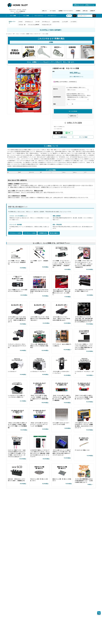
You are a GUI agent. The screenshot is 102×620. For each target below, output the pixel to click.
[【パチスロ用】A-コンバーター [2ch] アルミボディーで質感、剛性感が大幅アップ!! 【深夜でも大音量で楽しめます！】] (17, 309)
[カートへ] (99, 613)
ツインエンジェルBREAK (33, 24)
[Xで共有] (58, 132)
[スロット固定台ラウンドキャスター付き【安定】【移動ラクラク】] (84, 281)
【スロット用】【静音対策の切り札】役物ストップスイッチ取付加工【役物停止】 (39, 346)
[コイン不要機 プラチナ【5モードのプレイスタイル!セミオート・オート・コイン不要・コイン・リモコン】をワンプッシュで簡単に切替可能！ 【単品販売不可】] (84, 252)
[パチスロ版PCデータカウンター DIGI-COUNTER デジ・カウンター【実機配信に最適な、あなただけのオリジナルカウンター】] (84, 415)
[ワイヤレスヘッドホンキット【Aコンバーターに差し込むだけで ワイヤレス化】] (17, 336)
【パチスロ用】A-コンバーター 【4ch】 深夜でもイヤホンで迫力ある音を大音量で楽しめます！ (40, 318)
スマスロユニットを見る (15, 233)
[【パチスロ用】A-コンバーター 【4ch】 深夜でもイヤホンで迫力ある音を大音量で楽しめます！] (40, 309)
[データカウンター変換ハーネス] (84, 442)
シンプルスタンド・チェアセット (38, 371)
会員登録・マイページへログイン (66, 10)
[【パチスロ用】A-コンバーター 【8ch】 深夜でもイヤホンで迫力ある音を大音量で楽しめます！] (62, 309)
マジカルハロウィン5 (46, 24)
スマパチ (37, 21)
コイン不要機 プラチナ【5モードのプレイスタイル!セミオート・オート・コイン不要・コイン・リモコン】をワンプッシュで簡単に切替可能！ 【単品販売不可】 (84, 264)
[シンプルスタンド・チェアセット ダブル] (84, 363)
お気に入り (44, 10)
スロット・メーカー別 (20, 33)
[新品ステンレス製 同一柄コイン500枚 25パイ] (62, 471)
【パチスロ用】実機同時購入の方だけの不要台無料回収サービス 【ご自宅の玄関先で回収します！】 (84, 480)
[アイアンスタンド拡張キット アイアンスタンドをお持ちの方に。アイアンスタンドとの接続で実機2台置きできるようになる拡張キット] (84, 336)
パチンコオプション (52, 15)
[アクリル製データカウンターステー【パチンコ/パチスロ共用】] (62, 415)
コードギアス (73, 21)
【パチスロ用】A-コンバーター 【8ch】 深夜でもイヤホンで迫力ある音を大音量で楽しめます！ (61, 318)
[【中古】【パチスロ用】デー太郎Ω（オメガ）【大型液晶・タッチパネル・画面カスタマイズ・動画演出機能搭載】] (39, 387)
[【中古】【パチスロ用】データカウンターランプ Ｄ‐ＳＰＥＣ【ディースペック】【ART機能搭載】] (39, 415)
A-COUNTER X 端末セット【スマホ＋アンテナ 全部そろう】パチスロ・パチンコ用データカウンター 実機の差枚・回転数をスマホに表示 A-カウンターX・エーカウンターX (39, 453)
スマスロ (20, 21)
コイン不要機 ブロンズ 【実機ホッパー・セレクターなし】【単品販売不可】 (17, 262)
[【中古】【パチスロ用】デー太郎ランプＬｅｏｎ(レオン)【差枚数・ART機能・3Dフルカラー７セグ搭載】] (84, 387)
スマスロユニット (29, 21)
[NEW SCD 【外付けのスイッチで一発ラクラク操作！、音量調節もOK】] (17, 471)
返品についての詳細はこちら (59, 126)
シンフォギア (65, 21)
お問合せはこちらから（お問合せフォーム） (84, 5)
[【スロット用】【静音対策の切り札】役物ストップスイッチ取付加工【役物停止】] (39, 336)
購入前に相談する (54, 233)
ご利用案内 (77, 10)
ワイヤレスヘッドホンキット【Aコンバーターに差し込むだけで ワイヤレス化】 (17, 346)
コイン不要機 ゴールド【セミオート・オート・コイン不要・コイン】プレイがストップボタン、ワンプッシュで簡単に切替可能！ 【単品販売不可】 (61, 264)
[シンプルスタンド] (17, 363)
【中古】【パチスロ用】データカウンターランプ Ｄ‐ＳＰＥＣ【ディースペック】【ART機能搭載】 (39, 424)
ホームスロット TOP (10, 33)
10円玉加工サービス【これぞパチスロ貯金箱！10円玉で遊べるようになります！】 (39, 291)
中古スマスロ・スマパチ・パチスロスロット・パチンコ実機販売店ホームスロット (17, 11)
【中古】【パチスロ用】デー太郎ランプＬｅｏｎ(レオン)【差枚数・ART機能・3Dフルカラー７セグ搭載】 (84, 397)
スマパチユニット (46, 21)
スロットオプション (38, 15)
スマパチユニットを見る (30, 233)
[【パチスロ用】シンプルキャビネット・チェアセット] (62, 363)
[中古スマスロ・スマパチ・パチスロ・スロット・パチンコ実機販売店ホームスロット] (18, 5)
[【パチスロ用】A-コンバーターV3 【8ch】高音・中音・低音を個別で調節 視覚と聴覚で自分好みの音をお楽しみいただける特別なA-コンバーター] (84, 309)
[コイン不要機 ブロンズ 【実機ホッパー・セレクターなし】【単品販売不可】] (17, 252)
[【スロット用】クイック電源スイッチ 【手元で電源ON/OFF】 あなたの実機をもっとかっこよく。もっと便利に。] (62, 281)
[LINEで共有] (68, 132)
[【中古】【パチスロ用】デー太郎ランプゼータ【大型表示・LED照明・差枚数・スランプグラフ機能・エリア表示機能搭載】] (17, 415)
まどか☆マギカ (56, 21)
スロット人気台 (45, 33)
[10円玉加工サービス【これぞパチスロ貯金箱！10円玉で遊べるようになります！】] (39, 281)
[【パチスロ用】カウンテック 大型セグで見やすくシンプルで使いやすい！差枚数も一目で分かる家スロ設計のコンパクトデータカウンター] (62, 442)
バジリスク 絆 (22, 24)
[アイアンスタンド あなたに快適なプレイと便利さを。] (62, 336)
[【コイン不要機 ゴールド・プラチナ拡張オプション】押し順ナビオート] (17, 281)
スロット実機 (13, 15)
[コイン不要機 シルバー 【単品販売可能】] (39, 252)
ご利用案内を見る (43, 233)
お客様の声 (92, 10)
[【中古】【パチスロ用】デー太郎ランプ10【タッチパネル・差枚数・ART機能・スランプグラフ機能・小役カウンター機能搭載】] (62, 387)
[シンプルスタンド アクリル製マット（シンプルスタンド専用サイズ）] (17, 387)
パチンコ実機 (26, 15)
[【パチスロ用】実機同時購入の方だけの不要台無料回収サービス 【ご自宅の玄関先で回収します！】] (84, 471)
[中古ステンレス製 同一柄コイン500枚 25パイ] (39, 471)
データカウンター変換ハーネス (82, 450)
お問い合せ (85, 10)
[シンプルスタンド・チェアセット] (39, 363)
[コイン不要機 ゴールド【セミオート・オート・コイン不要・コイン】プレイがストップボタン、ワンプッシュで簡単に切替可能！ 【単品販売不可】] (62, 252)
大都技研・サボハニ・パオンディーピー (33, 33)
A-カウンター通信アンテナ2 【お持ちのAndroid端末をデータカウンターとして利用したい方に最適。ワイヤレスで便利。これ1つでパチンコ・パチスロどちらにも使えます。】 (17, 453)
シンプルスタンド (12, 371)
